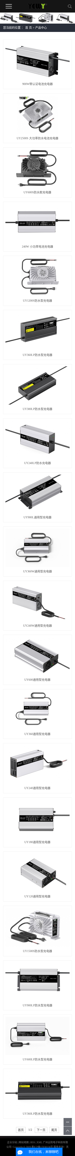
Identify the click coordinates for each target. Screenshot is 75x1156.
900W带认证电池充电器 (37, 84)
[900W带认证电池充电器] (37, 61)
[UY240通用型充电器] (37, 764)
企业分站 (12, 1142)
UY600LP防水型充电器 (37, 1059)
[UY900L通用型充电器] (37, 494)
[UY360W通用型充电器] (37, 548)
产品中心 (41, 27)
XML (39, 1142)
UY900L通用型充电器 (37, 517)
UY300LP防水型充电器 (37, 409)
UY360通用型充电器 (37, 734)
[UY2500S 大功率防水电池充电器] (37, 115)
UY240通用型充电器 (37, 788)
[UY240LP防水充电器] (37, 440)
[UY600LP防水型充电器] (37, 1036)
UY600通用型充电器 (37, 679)
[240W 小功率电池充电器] (37, 223)
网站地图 (24, 1142)
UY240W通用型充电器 (37, 625)
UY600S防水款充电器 (37, 192)
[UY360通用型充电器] (37, 710)
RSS (32, 1142)
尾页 (54, 1130)
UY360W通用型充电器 (37, 571)
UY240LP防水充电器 (37, 463)
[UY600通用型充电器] (37, 656)
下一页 (41, 1130)
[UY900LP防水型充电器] (37, 982)
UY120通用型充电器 (37, 896)
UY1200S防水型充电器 (37, 300)
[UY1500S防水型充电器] (37, 927)
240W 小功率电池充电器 (37, 246)
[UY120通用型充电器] (37, 873)
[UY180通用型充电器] (37, 819)
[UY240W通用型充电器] (37, 602)
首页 (21, 1130)
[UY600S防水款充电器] (37, 169)
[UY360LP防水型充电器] (37, 331)
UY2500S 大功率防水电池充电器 (37, 138)
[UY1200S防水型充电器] (37, 277)
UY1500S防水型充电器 (37, 951)
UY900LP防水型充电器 (37, 1005)
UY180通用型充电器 (37, 842)
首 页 (28, 27)
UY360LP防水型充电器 (37, 355)
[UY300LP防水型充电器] (37, 385)
